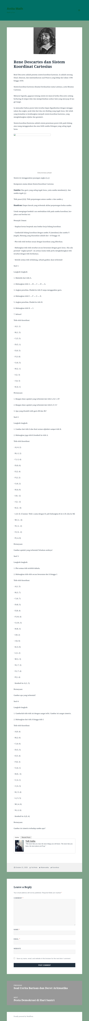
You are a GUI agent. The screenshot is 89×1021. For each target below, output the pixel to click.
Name (16, 929)
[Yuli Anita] (19, 846)
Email (17, 939)
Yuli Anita (30, 841)
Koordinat (55, 867)
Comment (18, 898)
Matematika (45, 867)
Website (17, 948)
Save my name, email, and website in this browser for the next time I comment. (44, 958)
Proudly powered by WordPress (23, 1016)
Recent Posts (26, 837)
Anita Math (15, 8)
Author (17, 837)
